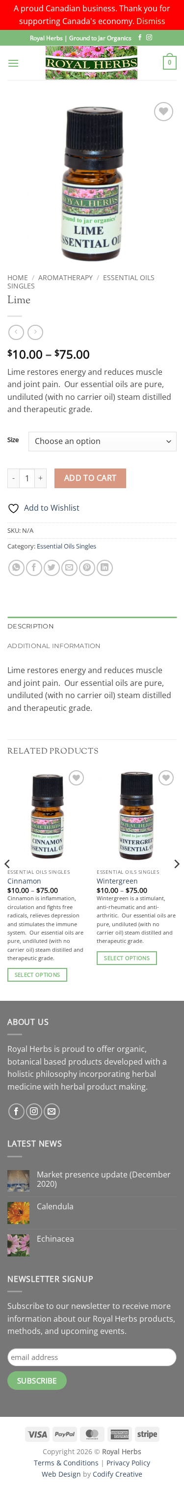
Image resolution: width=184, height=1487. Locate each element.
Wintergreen (117, 881)
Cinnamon (24, 881)
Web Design (61, 1474)
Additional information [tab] (54, 646)
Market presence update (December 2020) (104, 1179)
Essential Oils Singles (66, 546)
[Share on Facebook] (34, 568)
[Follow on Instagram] (149, 37)
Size (13, 440)
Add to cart (90, 477)
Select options (37, 974)
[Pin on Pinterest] (87, 568)
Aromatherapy (65, 277)
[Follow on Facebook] (140, 37)
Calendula (55, 1206)
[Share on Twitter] (52, 568)
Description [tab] (30, 626)
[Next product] (16, 332)
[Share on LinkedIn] (105, 568)
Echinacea (55, 1239)
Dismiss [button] (150, 21)
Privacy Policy (128, 1462)
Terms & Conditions (66, 1462)
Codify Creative (117, 1474)
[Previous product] (35, 332)
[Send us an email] (52, 1111)
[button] (13, 63)
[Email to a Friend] (69, 568)
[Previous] (8, 883)
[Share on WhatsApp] (16, 568)
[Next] (176, 883)
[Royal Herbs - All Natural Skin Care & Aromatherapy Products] (92, 63)
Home (17, 277)
